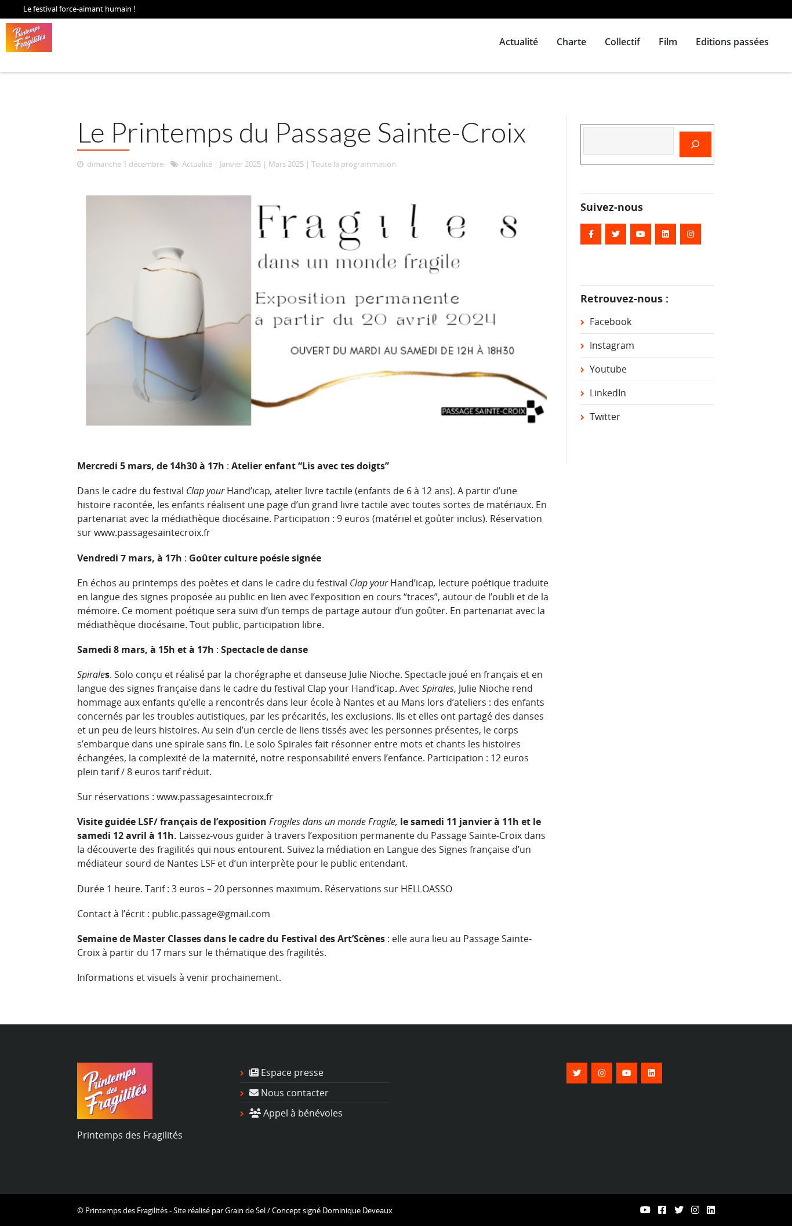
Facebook (610, 321)
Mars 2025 (286, 164)
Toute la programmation (353, 164)
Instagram (612, 345)
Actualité (518, 41)
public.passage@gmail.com (211, 913)
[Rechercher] (695, 144)
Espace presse (291, 1072)
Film (668, 41)
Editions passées (732, 41)
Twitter (605, 416)
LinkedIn (608, 392)
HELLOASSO (426, 888)
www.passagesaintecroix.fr (152, 532)
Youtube (608, 369)
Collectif (622, 41)
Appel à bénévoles (302, 1113)
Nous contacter (294, 1092)
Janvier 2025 (240, 164)
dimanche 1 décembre (125, 164)
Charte (571, 41)
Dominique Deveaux (357, 1210)
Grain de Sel (245, 1210)
